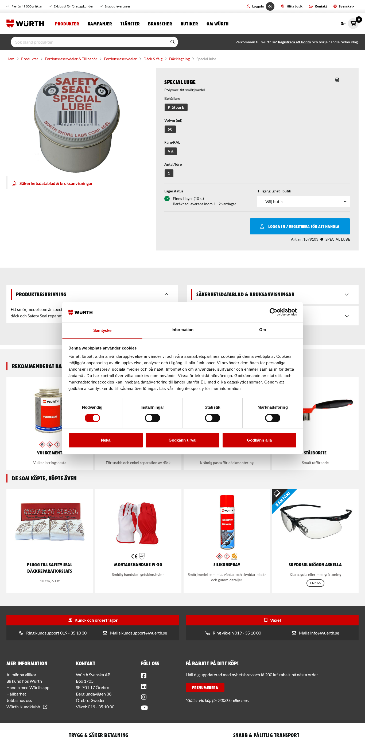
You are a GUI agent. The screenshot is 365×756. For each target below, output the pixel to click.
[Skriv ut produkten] (337, 80)
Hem (10, 58)
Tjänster (130, 23)
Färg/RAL (172, 142)
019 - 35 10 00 (101, 706)
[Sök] (172, 42)
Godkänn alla (259, 440)
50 (170, 129)
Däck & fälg (152, 58)
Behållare (172, 98)
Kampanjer (100, 23)
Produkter (67, 23)
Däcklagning (179, 58)
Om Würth (218, 23)
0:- (350, 22)
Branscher (160, 23)
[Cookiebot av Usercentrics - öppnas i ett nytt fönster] (273, 312)
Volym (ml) (173, 120)
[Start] (26, 24)
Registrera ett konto (294, 42)
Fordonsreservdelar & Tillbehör (71, 58)
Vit (171, 151)
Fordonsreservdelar (120, 58)
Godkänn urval (182, 440)
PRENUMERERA (205, 687)
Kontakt (321, 6)
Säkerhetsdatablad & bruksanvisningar (56, 183)
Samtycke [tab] (102, 330)
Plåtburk (176, 107)
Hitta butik (294, 6)
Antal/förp (173, 164)
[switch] (152, 418)
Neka (105, 440)
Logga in (258, 6)
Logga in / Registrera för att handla (303, 226)
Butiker (189, 23)
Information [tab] (182, 329)
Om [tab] (262, 329)
